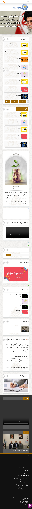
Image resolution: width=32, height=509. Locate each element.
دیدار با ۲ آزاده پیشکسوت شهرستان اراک (19, 351)
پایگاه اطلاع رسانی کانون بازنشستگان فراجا (16, 339)
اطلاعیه (19, 81)
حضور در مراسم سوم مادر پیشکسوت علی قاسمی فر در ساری (17, 353)
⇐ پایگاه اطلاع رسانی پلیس (24, 482)
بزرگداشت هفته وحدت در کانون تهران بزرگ (19, 358)
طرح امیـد (18, 66)
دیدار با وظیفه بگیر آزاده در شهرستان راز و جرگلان (17, 360)
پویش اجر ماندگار (17, 95)
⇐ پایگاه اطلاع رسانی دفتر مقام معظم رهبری (21, 478)
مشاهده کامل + (26, 473)
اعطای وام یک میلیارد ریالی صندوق (13, 44)
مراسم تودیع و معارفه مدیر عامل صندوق (20, 450)
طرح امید (19, 73)
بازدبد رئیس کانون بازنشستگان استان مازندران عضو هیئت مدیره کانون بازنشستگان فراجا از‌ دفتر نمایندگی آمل (17, 348)
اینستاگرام (4, 2)
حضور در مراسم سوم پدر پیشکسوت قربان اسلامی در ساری (17, 364)
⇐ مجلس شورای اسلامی (24, 481)
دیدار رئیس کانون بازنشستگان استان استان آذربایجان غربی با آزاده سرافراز (17, 368)
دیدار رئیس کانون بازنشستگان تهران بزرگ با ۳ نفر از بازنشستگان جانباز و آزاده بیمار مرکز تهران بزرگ (17, 344)
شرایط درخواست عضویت (22, 389)
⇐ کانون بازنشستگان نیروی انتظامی (22, 484)
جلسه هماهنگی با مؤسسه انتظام (21, 356)
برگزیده (25, 109)
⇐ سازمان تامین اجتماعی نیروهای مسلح (22, 485)
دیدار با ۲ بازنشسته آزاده (23, 362)
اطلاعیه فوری (18, 59)
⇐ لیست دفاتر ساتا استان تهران (23, 488)
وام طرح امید (18, 88)
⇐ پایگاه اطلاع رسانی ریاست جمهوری (22, 479)
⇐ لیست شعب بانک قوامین (24, 487)
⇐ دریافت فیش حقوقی (25, 490)
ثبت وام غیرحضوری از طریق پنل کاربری (15, 295)
